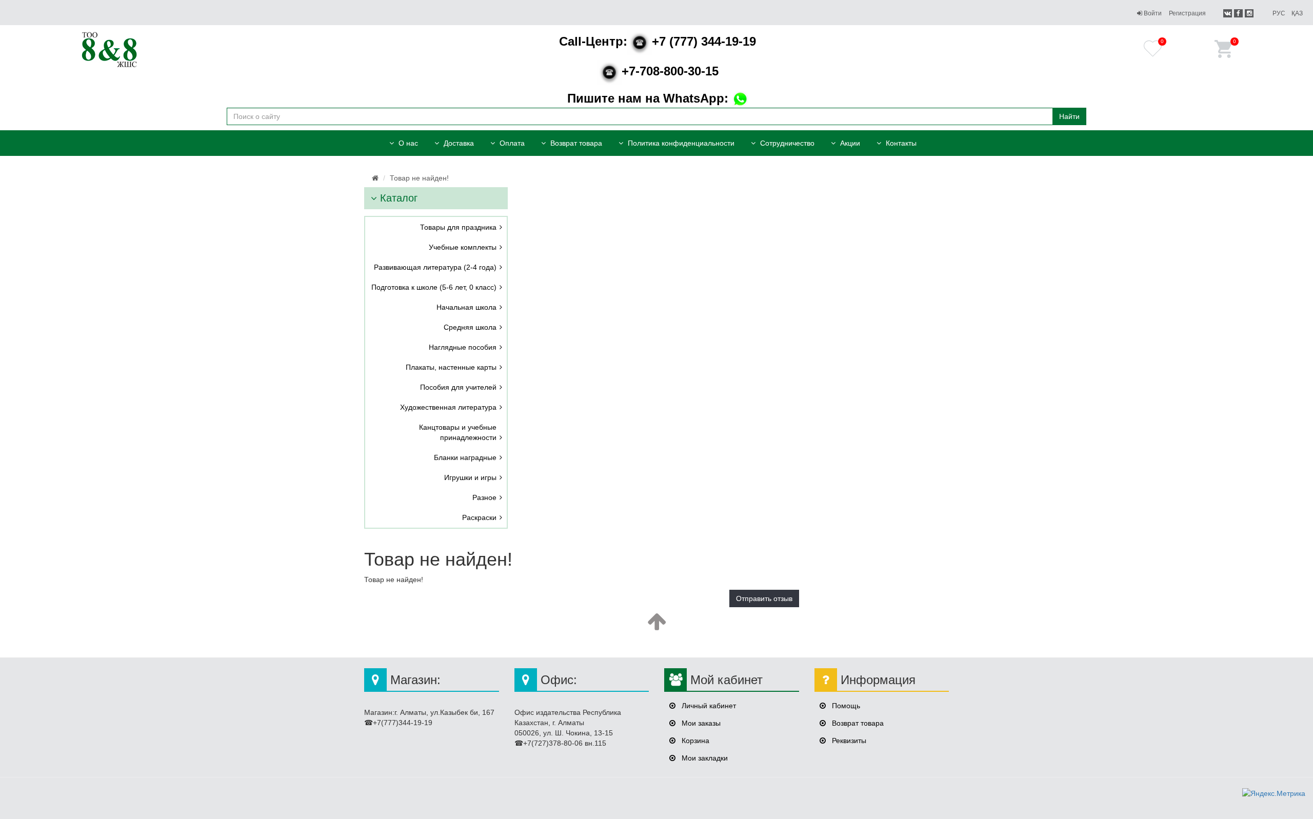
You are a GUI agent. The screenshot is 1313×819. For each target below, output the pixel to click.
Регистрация (1187, 13)
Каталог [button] (397, 198)
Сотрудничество (786, 143)
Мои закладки (704, 758)
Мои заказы (700, 723)
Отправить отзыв (764, 598)
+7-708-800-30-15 (670, 71)
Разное (484, 497)
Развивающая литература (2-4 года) (435, 267)
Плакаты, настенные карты (451, 367)
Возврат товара (575, 143)
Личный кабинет (708, 706)
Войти (1152, 13)
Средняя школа (470, 327)
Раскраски (479, 517)
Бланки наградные (465, 457)
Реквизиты (848, 740)
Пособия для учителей (458, 387)
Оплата (511, 143)
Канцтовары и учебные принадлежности (457, 432)
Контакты (900, 143)
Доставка (458, 143)
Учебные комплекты (462, 247)
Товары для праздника (458, 227)
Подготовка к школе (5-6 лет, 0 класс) (433, 287)
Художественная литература (448, 407)
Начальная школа (466, 307)
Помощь (845, 706)
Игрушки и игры (470, 477)
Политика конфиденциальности (680, 143)
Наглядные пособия (462, 347)
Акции (849, 143)
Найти (1069, 116)
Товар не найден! (419, 178)
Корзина (694, 740)
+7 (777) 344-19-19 (657, 41)
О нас (407, 143)
